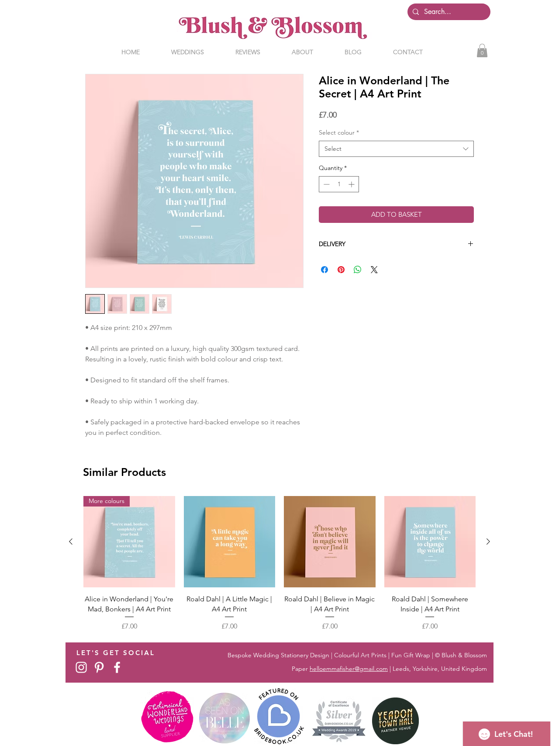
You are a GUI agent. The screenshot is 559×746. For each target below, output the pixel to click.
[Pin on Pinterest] (341, 269)
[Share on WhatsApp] (357, 269)
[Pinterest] (99, 667)
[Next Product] (488, 541)
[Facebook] (117, 667)
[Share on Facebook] (324, 269)
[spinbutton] (339, 184)
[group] (279, 564)
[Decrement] (325, 184)
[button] (482, 50)
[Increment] (352, 184)
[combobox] (396, 149)
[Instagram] (81, 667)
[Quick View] (230, 542)
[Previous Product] (71, 541)
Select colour (339, 132)
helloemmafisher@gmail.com (349, 669)
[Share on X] (374, 269)
